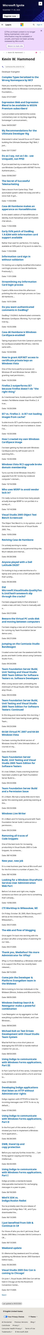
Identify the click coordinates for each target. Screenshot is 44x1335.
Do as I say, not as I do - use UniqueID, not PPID (18, 157)
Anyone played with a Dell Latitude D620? (17, 563)
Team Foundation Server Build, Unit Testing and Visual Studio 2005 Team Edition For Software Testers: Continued (20, 705)
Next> (4, 1295)
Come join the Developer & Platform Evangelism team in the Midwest (19, 980)
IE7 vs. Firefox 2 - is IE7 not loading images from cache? (22, 415)
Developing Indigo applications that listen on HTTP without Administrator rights (20, 1090)
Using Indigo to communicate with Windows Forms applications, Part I (22, 1172)
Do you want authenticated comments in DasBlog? (18, 308)
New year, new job (12, 860)
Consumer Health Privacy (11, 1328)
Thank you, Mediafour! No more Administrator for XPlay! (20, 954)
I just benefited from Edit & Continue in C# (17, 1224)
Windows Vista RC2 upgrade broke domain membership (22, 466)
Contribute (6, 1325)
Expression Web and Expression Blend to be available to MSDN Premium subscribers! (20, 105)
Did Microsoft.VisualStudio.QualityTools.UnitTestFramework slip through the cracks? (22, 592)
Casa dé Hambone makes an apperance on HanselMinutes (19, 208)
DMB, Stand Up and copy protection (13, 1145)
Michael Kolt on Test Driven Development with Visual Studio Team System (20, 1034)
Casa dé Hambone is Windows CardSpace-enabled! (19, 333)
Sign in (39, 25)
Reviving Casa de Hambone (17, 539)
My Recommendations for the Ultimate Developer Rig (19, 132)
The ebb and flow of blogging (19, 930)
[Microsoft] (22, 24)
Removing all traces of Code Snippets (15, 837)
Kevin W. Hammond (15, 52)
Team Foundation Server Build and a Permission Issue (19, 790)
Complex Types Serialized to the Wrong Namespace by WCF (20, 79)
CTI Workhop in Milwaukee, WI (20, 908)
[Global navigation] (2, 25)
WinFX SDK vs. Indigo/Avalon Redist (14, 1199)
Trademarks (6, 1332)
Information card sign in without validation (16, 258)
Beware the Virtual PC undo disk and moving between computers (21, 620)
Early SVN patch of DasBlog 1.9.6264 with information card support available (20, 234)
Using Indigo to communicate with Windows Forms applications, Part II (22, 1119)
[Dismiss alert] (40, 3)
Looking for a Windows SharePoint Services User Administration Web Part (22, 883)
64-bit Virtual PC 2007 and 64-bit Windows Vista (20, 733)
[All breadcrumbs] (4, 52)
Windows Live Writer (14, 813)
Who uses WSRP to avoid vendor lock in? (20, 491)
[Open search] (33, 25)
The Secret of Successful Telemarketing (16, 182)
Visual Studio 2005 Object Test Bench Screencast (19, 516)
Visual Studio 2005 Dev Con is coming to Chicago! (19, 1271)
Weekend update (12, 1248)
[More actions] (40, 52)
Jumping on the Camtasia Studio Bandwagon (21, 645)
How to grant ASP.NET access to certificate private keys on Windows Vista (20, 360)
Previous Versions (21, 1322)
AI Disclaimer (7, 1322)
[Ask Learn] (36, 52)
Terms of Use (30, 1328)
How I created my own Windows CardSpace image (20, 440)
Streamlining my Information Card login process (19, 283)
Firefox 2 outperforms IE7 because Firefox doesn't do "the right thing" (20, 388)
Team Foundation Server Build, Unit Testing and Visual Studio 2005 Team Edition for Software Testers (19, 761)
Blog (32, 1322)
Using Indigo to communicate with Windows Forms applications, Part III (22, 1062)
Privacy (15, 1325)
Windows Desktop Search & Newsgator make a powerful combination (18, 1005)
